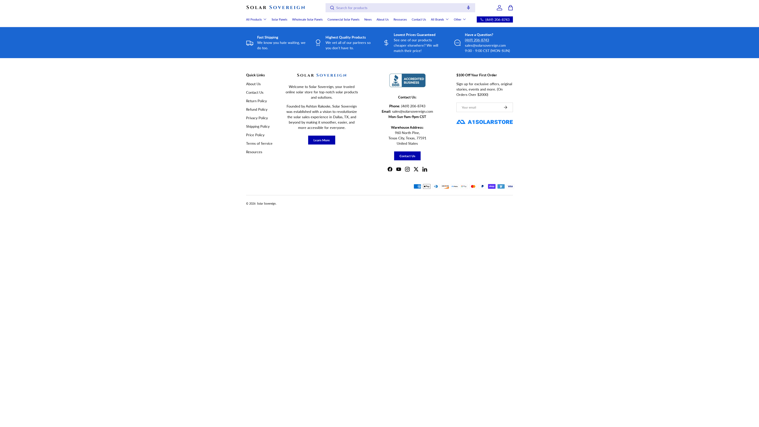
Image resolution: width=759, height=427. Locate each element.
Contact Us (419, 19)
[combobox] (400, 7)
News (368, 19)
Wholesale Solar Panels (307, 19)
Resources (400, 19)
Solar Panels (279, 19)
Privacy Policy (257, 118)
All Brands (437, 19)
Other (457, 19)
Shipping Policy (258, 126)
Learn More (321, 140)
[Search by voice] (468, 8)
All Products (254, 19)
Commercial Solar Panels (344, 19)
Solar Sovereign (266, 203)
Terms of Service (259, 143)
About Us (383, 19)
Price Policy (255, 135)
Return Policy (256, 101)
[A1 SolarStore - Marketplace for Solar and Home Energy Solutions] (484, 120)
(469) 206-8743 (477, 40)
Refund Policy (256, 109)
